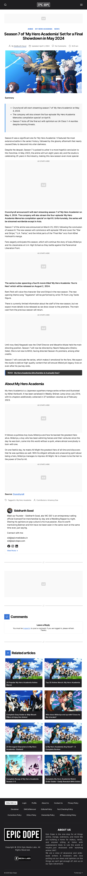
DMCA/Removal (30, 809)
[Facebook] (9, 546)
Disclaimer (15, 809)
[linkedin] (16, 546)
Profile (34, 803)
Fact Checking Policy (65, 809)
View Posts (12, 551)
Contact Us (58, 803)
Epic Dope (13, 873)
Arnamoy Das (53, 500)
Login (24, 803)
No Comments (60, 46)
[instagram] (12, 546)
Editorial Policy (46, 809)
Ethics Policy (31, 815)
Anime (30, 29)
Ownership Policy (47, 815)
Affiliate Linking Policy (68, 815)
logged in (26, 628)
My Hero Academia (43, 29)
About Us (45, 803)
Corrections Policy (14, 815)
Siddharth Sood (20, 46)
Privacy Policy (73, 803)
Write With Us (11, 803)
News (56, 29)
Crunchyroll (18, 494)
